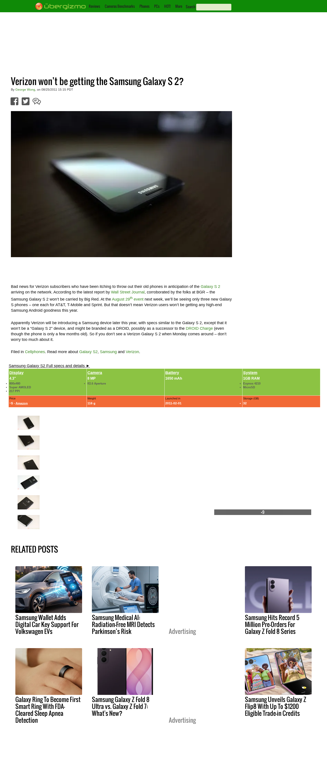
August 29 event (127, 299)
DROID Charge (199, 328)
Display (16, 372)
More (178, 6)
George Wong (25, 89)
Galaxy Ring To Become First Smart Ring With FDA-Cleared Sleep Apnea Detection (48, 709)
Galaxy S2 (88, 352)
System (250, 372)
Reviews (94, 6)
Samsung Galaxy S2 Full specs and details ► (49, 366)
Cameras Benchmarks (120, 6)
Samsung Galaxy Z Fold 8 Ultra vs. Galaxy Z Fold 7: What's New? (120, 706)
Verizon (132, 352)
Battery (172, 372)
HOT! (167, 6)
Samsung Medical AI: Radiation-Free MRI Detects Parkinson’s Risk (123, 624)
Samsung (108, 352)
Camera (94, 372)
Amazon (22, 403)
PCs (156, 6)
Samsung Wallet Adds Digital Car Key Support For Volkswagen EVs (47, 624)
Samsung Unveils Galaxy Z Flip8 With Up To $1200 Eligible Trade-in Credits (275, 706)
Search (190, 6)
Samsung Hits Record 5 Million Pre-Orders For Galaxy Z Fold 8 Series (272, 624)
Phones (144, 6)
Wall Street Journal (128, 292)
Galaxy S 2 (210, 286)
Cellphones (35, 352)
